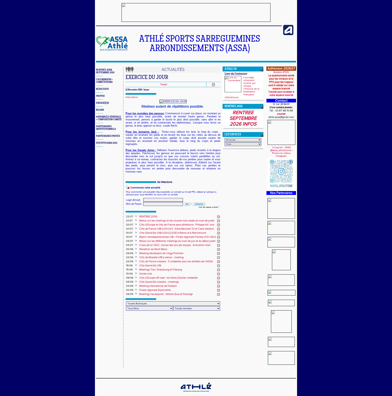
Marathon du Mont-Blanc (153, 249)
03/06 (129, 286)
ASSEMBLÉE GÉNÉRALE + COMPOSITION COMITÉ (109, 118)
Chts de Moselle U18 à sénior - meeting (161, 257)
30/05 (129, 290)
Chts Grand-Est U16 (150, 265)
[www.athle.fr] (288, 34)
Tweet (163, 84)
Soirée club (145, 273)
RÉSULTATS (102, 89)
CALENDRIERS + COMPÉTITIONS (104, 80)
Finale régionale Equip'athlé (155, 290)
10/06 (129, 273)
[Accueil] (112, 50)
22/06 (129, 257)
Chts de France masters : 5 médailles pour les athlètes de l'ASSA (176, 261)
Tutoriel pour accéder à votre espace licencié (281, 93)
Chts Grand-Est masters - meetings (159, 282)
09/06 (129, 277)
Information (132, 97)
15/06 (129, 265)
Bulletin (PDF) (281, 72)
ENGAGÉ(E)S (102, 103)
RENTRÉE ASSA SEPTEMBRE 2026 (105, 71)
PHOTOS (100, 96)
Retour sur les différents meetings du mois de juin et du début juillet (177, 241)
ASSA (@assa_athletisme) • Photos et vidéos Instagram (281, 151)
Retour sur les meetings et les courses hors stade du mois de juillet (176, 220)
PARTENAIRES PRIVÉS (108, 136)
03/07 (129, 241)
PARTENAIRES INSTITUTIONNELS (106, 127)
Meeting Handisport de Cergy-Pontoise (161, 253)
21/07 (129, 220)
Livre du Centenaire (236, 74)
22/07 (129, 216)
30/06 (129, 249)
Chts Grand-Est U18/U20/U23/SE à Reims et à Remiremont (172, 233)
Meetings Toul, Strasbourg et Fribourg (160, 269)
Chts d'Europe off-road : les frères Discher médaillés (168, 277)
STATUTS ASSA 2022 (106, 143)
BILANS (100, 110)
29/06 (129, 253)
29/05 (129, 294)
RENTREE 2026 (148, 216)
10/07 (129, 233)
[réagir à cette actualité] (218, 216)
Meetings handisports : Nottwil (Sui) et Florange (166, 294)
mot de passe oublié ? (209, 207)
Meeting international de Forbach (158, 286)
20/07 (129, 224)
